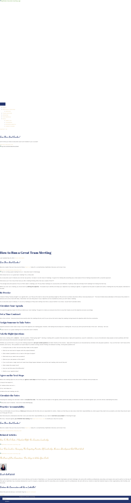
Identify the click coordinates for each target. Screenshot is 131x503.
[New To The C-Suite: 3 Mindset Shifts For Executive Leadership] (10, 444)
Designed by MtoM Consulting (27, 496)
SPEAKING (5, 115)
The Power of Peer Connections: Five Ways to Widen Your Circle (24, 458)
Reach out (27, 267)
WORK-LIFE (8, 120)
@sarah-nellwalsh (31, 492)
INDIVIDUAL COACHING (9, 109)
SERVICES (8, 111)
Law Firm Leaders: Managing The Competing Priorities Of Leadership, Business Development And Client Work (42, 449)
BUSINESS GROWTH (10, 124)
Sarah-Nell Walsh (19, 258)
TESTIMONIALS (7, 117)
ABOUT (4, 107)
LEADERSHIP (8, 122)
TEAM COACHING (7, 113)
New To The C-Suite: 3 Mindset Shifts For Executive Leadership (24, 440)
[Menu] (2, 104)
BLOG (4, 118)
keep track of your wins (39, 418)
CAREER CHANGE (10, 126)
